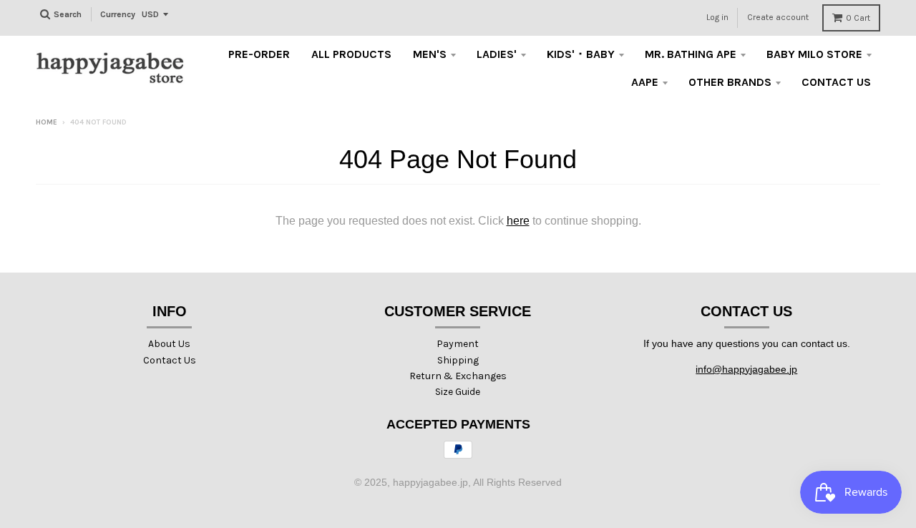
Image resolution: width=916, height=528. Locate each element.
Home (46, 122)
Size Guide (457, 392)
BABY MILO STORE (814, 54)
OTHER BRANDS (729, 82)
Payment (458, 344)
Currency (117, 14)
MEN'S (430, 54)
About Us (169, 344)
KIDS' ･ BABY (581, 54)
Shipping (458, 360)
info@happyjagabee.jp (746, 369)
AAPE (644, 82)
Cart (858, 18)
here (518, 221)
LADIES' (497, 54)
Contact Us (169, 360)
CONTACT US (836, 82)
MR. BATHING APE (690, 54)
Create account (778, 17)
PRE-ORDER (259, 54)
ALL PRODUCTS (351, 54)
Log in (717, 17)
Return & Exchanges (458, 376)
